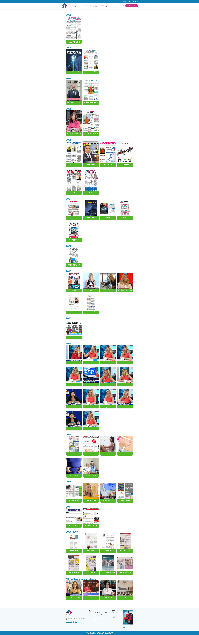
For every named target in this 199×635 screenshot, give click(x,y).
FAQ (116, 5)
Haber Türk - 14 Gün (108, 597)
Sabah (74, 192)
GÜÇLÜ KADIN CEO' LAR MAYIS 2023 (74, 133)
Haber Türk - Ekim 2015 (91, 500)
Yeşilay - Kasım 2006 (91, 550)
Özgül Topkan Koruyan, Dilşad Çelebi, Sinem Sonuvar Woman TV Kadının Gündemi (125, 290)
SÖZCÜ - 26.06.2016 (108, 453)
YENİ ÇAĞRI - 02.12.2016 (73, 453)
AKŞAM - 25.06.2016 (125, 453)
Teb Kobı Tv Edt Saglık (108, 289)
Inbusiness (108, 217)
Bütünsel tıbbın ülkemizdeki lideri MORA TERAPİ (74, 290)
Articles (102, 5)
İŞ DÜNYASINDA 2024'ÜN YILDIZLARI (74, 102)
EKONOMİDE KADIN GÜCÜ (74, 71)
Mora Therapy (85, 5)
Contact (119, 5)
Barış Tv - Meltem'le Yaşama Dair (74, 597)
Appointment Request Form (132, 5)
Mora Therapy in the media (108, 6)
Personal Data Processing (92, 633)
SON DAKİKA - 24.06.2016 (91, 475)
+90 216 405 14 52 (93, 618)
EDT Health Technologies (74, 6)
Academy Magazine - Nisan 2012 (108, 572)
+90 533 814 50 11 (93, 620)
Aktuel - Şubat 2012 (91, 572)
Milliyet (91, 192)
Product (90, 5)
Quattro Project (110, 632)
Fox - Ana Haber (125, 597)
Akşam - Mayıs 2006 (74, 550)
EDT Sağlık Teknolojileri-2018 (73, 336)
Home (70, 5)
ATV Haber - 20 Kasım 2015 (108, 500)
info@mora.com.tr (93, 616)
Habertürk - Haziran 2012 (125, 572)
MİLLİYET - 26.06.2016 (91, 453)
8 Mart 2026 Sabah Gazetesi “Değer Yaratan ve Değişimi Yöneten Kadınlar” (74, 42)
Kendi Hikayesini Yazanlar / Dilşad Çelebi (91, 290)
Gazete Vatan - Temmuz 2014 (91, 525)
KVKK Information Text (100, 633)
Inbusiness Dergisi (74, 164)
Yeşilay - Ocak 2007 (108, 550)
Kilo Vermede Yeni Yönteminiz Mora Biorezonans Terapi (74, 312)
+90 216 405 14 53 (101, 618)
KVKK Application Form (107, 633)
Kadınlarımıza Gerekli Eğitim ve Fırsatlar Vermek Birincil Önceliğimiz (91, 312)
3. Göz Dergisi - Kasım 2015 (125, 500)
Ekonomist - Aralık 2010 (125, 550)
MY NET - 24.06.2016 (74, 475)
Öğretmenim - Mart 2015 (74, 500)
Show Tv (91, 597)
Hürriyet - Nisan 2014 (73, 525)
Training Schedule (95, 6)
